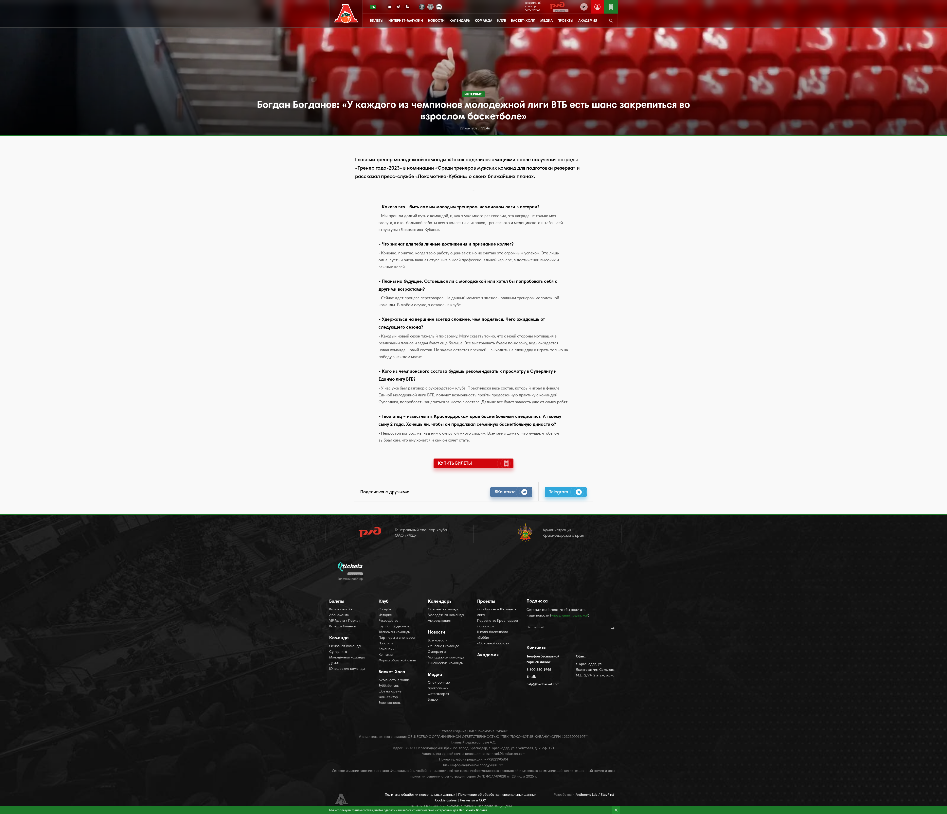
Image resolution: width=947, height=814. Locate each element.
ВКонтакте (505, 492)
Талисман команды (394, 632)
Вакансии (387, 649)
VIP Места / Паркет (344, 621)
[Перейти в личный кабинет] (597, 7)
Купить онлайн (340, 609)
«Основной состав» (493, 643)
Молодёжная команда (347, 657)
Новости (436, 21)
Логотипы (386, 643)
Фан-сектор (388, 697)
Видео (433, 700)
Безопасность (390, 703)
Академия (587, 21)
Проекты (565, 21)
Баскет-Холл (523, 21)
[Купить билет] (611, 7)
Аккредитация (439, 621)
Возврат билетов (342, 626)
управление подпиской (569, 615)
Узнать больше (476, 810)
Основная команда (345, 646)
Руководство (388, 621)
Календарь (460, 21)
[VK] (389, 8)
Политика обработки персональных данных (420, 794)
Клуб (501, 21)
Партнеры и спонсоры (397, 638)
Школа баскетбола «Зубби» (492, 635)
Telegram (558, 492)
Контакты (386, 655)
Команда (483, 21)
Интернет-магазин (405, 21)
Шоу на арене (390, 691)
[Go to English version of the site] (373, 7)
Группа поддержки (394, 626)
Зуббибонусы (389, 686)
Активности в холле (394, 680)
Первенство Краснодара (497, 621)
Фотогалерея (438, 694)
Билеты (376, 21)
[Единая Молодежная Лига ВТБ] (430, 6)
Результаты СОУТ (474, 800)
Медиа (546, 21)
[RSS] (407, 8)
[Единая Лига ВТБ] (422, 6)
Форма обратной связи (397, 660)
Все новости (438, 640)
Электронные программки (439, 685)
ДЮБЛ (334, 663)
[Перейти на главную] (346, 13)
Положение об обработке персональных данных (497, 794)
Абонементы (339, 615)
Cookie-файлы (446, 800)
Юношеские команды (347, 669)
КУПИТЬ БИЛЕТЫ (455, 463)
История (385, 615)
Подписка (537, 601)
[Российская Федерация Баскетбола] (439, 6)
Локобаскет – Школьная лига (496, 612)
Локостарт (485, 626)
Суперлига (338, 652)
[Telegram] (398, 8)
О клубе (385, 609)
